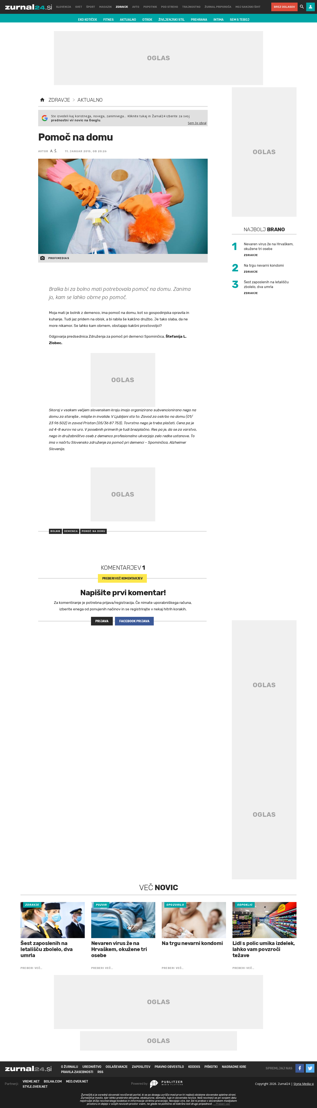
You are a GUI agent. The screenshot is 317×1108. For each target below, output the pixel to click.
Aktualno (89, 100)
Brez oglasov (284, 6)
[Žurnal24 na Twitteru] (310, 1068)
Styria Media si (303, 1084)
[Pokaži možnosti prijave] (310, 7)
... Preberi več (221, 1103)
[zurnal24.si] (28, 7)
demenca (71, 531)
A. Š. (53, 151)
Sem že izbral (197, 123)
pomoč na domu (93, 531)
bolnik (55, 531)
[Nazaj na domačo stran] (42, 100)
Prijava (101, 621)
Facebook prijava (134, 621)
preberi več (122, 578)
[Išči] (302, 7)
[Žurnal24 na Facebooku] (299, 1068)
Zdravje (59, 100)
